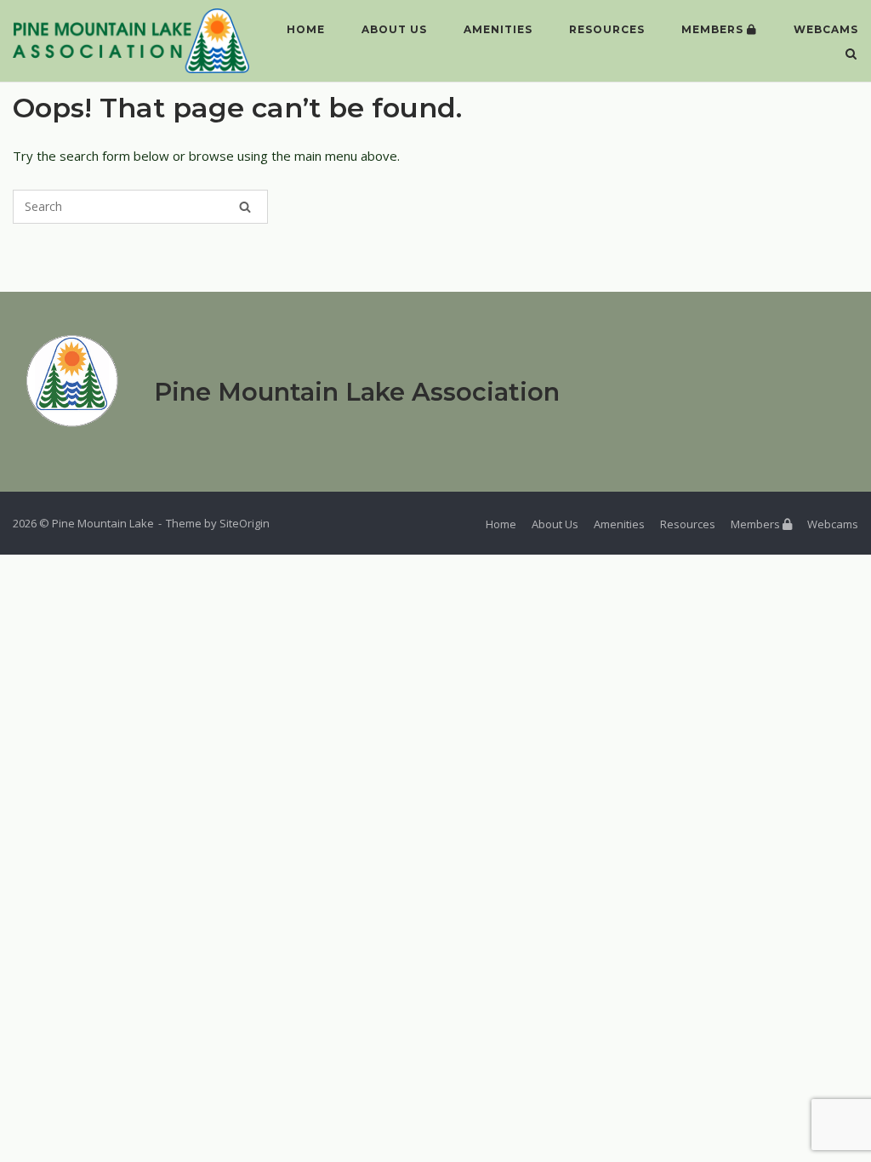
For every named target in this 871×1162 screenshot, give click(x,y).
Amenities (498, 29)
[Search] (245, 207)
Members (714, 29)
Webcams (826, 29)
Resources (607, 29)
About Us (394, 29)
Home (306, 29)
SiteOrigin (244, 523)
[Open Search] (851, 55)
